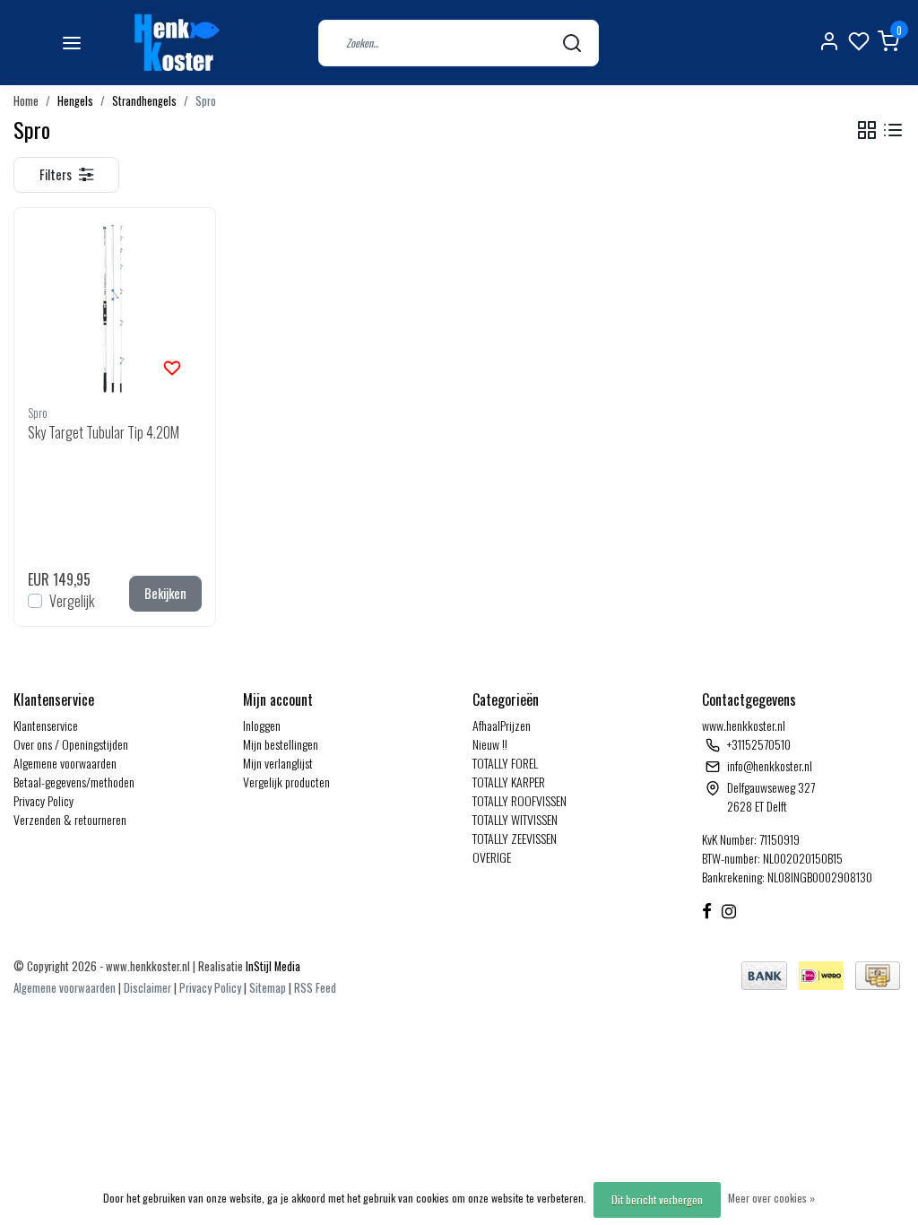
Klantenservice (45, 725)
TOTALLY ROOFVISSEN (519, 800)
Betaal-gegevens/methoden (73, 781)
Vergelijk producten (286, 781)
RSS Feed (315, 987)
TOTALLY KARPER (508, 781)
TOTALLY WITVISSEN (515, 819)
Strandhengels (144, 100)
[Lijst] (893, 130)
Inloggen (262, 725)
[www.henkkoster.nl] (174, 42)
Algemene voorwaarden (65, 762)
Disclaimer (147, 987)
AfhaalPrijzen (501, 725)
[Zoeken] (572, 42)
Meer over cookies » (771, 1197)
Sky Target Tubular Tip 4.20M (103, 432)
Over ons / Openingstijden (70, 743)
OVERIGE (491, 856)
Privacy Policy (43, 800)
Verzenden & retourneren (69, 819)
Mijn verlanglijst (278, 762)
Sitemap (267, 987)
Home (26, 100)
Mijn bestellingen (280, 743)
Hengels (75, 100)
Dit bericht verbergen (657, 1199)
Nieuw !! (489, 743)
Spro (205, 100)
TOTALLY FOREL (505, 762)
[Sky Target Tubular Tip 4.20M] (115, 308)
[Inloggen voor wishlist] (172, 366)
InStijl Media (271, 966)
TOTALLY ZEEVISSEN (514, 838)
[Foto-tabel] (867, 130)
